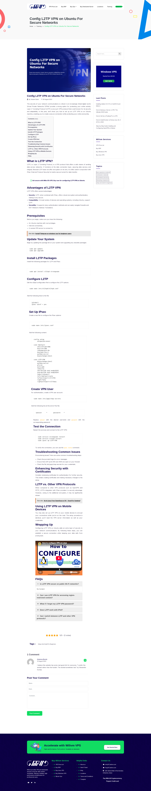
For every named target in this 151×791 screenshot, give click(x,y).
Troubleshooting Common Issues (39, 144)
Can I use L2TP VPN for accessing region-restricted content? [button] (56, 596)
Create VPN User (33, 139)
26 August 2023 (47, 99)
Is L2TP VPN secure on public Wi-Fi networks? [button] (59, 584)
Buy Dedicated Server (86, 6)
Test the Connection (35, 142)
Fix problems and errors (102, 177)
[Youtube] (28, 782)
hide (36, 119)
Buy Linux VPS (100, 155)
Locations (100, 6)
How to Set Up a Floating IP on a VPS (107, 116)
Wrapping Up (32, 153)
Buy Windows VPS (101, 151)
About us (119, 6)
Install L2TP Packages (35, 132)
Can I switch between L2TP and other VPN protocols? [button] (56, 617)
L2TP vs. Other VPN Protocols (38, 149)
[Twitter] (31, 782)
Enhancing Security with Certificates (40, 146)
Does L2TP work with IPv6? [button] (51, 610)
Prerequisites (32, 127)
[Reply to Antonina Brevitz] (85, 660)
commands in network (102, 175)
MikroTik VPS (48, 180)
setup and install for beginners (47, 644)
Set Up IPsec (32, 137)
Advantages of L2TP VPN (36, 125)
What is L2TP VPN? (34, 122)
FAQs (29, 156)
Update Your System (35, 130)
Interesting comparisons (102, 180)
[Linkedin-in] (34, 782)
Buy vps (72, 6)
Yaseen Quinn (35, 99)
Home (31, 26)
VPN (46, 106)
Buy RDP (63, 6)
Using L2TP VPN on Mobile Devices (39, 151)
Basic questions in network (103, 172)
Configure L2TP (33, 134)
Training (109, 6)
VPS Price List (53, 6)
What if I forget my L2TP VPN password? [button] (57, 604)
